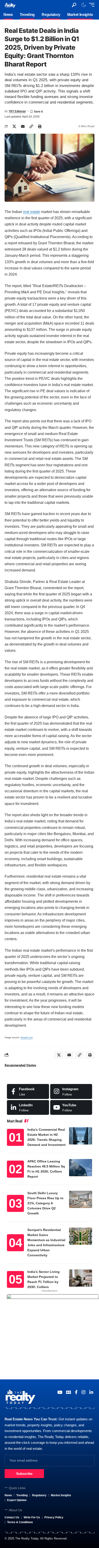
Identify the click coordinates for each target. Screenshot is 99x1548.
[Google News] (68, 1392)
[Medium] (71, 1107)
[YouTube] (59, 1392)
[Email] (23, 126)
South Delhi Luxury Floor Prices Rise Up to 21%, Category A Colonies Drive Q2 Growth (45, 1203)
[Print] (40, 126)
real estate (31, 212)
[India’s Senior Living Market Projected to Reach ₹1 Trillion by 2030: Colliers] (80, 1278)
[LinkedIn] (28, 1107)
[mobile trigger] (90, 5)
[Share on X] (14, 126)
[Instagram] (71, 1091)
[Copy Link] (31, 126)
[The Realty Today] (10, 5)
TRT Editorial (17, 111)
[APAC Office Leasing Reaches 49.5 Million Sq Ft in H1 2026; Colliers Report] (80, 1167)
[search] (74, 5)
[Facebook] (28, 1091)
